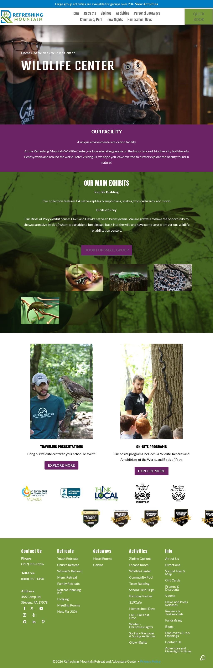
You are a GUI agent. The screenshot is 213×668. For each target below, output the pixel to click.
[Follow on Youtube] (41, 608)
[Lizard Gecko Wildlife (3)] (128, 290)
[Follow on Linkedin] (34, 621)
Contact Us (173, 642)
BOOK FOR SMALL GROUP (106, 250)
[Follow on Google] (24, 621)
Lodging (63, 599)
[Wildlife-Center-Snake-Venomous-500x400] (173, 290)
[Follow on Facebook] (24, 608)
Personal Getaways (147, 14)
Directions (172, 565)
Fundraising (173, 620)
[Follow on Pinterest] (43, 621)
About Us (172, 558)
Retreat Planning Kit (69, 591)
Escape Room (139, 565)
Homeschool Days (140, 20)
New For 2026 (67, 611)
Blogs (169, 626)
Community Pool (91, 20)
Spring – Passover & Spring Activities (142, 635)
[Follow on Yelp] (34, 615)
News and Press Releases (176, 603)
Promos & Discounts (172, 588)
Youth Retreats (67, 558)
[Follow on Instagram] (24, 615)
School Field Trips (142, 590)
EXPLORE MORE (61, 465)
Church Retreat (68, 565)
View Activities (146, 4)
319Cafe (135, 602)
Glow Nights (115, 20)
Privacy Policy (150, 661)
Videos (170, 596)
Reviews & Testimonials (174, 613)
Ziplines (106, 14)
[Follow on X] (31, 608)
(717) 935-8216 (32, 564)
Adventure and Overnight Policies (178, 650)
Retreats (90, 14)
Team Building (139, 583)
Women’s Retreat (69, 571)
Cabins (98, 565)
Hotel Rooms (102, 558)
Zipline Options (140, 558)
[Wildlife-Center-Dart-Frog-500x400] (84, 290)
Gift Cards (172, 580)
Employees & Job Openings (177, 634)
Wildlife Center (140, 571)
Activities (122, 14)
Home (75, 14)
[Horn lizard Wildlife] (40, 323)
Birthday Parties (140, 596)
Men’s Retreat (67, 577)
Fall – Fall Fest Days (139, 616)
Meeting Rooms (68, 605)
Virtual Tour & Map (175, 573)
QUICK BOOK (198, 17)
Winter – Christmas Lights (141, 626)
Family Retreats (68, 583)
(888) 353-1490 (32, 579)
